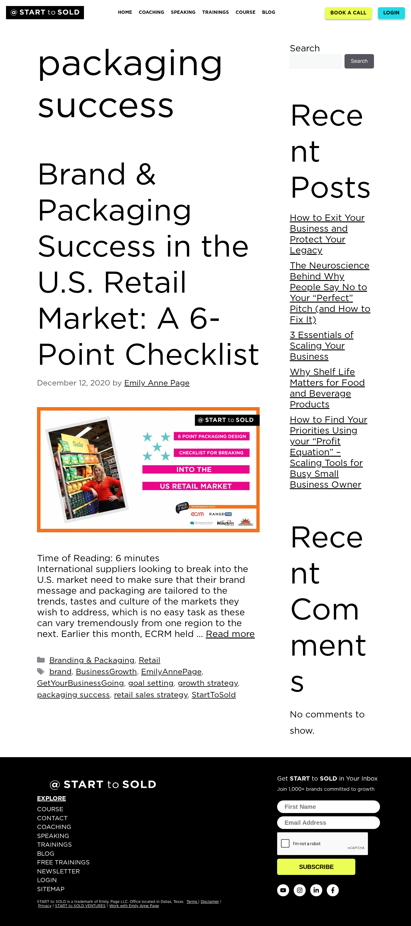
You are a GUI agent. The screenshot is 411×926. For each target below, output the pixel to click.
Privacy (44, 906)
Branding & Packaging (91, 660)
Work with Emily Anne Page (134, 906)
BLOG (268, 12)
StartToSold (214, 695)
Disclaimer (210, 901)
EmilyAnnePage (171, 672)
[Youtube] (283, 890)
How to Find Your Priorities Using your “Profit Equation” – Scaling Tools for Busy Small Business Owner (328, 452)
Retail (149, 660)
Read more (230, 634)
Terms (192, 901)
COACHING (151, 12)
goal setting (151, 683)
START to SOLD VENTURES (80, 906)
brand (60, 672)
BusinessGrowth (106, 672)
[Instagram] (300, 890)
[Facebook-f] (333, 890)
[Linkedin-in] (316, 890)
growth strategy (208, 683)
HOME (125, 12)
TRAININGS (215, 12)
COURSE (245, 12)
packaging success (73, 695)
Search (305, 48)
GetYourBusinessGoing (80, 683)
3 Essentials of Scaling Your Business (322, 346)
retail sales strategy (150, 695)
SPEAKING (183, 12)
